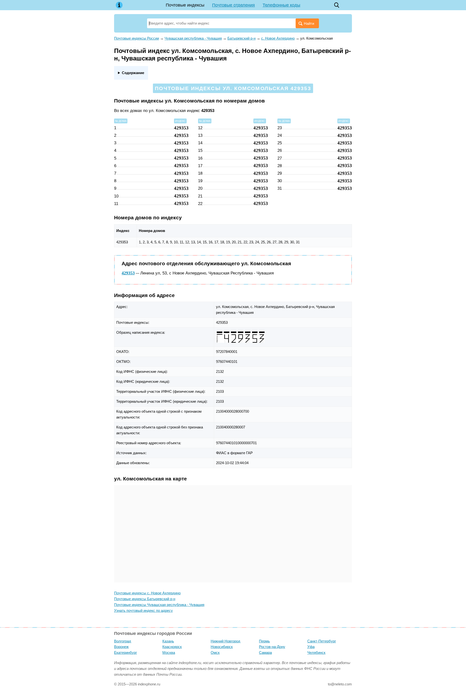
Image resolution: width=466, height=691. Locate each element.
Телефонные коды (281, 5)
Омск (215, 652)
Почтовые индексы (185, 5)
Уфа (311, 647)
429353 (128, 273)
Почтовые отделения (233, 5)
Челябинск (316, 652)
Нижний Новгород (225, 641)
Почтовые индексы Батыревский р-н (144, 599)
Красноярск (172, 647)
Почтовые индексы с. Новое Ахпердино (147, 593)
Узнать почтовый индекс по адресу (143, 610)
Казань (168, 641)
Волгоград (122, 641)
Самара (265, 652)
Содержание (133, 73)
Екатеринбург (125, 652)
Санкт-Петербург (321, 641)
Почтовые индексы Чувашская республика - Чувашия (159, 605)
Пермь (264, 641)
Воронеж (121, 647)
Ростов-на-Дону (272, 647)
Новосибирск (222, 647)
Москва (168, 652)
